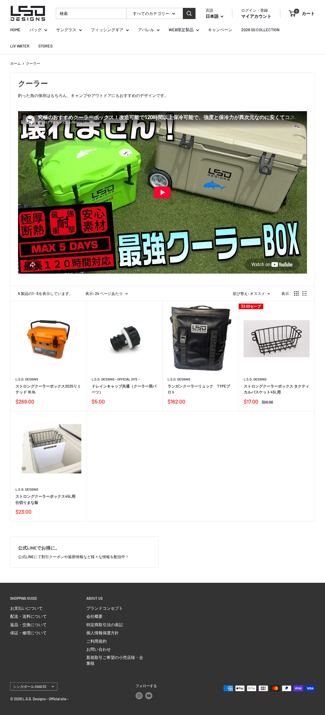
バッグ (35, 29)
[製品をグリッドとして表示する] (296, 293)
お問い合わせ (98, 649)
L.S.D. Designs (26, 379)
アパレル (146, 29)
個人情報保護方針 (102, 632)
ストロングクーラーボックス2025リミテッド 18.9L (48, 389)
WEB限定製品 (181, 29)
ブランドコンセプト (104, 608)
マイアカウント (256, 16)
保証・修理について (28, 632)
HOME (15, 29)
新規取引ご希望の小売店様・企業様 (114, 660)
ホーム (15, 63)
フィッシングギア (107, 29)
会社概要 (94, 616)
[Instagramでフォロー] (139, 695)
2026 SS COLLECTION (260, 29)
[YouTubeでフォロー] (148, 695)
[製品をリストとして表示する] (304, 293)
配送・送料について (28, 616)
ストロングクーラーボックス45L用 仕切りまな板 (47, 499)
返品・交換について (28, 624)
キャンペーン (220, 29)
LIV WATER (19, 45)
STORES (45, 45)
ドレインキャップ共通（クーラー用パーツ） (124, 389)
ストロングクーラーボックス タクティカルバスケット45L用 (276, 389)
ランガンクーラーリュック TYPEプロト (199, 389)
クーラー (33, 63)
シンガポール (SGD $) (29, 686)
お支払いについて (26, 608)
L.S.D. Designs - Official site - (116, 379)
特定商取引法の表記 (104, 624)
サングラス (66, 29)
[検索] (189, 13)
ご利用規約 (96, 641)
